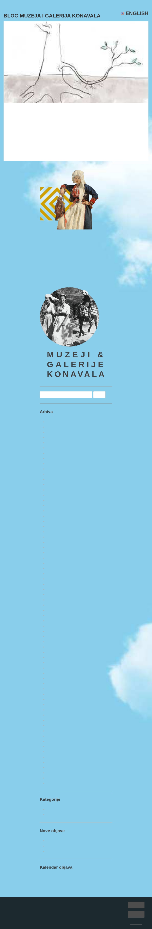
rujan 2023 (55, 568)
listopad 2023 (57, 563)
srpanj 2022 (55, 636)
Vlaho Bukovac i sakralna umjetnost (74, 846)
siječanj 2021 (56, 731)
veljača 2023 (56, 605)
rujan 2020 (55, 752)
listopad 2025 (57, 437)
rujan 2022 (55, 631)
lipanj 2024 (55, 521)
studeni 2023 (56, 558)
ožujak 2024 (56, 537)
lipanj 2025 (55, 458)
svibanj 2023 (56, 589)
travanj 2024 (56, 532)
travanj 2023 (56, 594)
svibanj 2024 (56, 526)
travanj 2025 (56, 469)
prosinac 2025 (57, 427)
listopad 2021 (57, 683)
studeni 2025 (56, 432)
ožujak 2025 (56, 474)
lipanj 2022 (55, 642)
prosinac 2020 (57, 736)
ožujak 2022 (56, 657)
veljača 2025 (56, 479)
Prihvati (136, 904)
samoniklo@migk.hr (55, 276)
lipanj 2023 (55, 584)
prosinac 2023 (57, 552)
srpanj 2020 (55, 762)
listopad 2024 (57, 500)
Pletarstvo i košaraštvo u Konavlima (74, 851)
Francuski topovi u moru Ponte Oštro (75, 840)
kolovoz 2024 (57, 511)
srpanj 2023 (55, 579)
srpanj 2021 (55, 699)
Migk (51, 123)
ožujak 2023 (56, 600)
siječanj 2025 (56, 484)
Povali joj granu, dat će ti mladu (40, 112)
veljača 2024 (56, 542)
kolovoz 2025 (57, 448)
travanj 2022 (56, 652)
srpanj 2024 (55, 516)
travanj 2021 (56, 715)
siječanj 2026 (56, 422)
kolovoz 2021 (57, 694)
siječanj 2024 (56, 547)
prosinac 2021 (57, 673)
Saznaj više (136, 923)
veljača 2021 (56, 725)
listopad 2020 (57, 746)
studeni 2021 (56, 678)
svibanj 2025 (56, 464)
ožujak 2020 (56, 783)
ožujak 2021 (56, 720)
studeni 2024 (56, 495)
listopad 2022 (57, 626)
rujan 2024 (55, 505)
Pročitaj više (16, 154)
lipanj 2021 (55, 705)
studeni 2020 (56, 741)
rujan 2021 (55, 689)
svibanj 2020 (56, 773)
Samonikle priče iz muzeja (66, 809)
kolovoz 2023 (57, 573)
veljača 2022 (56, 662)
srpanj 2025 (55, 453)
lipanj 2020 (55, 767)
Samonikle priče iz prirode (66, 814)
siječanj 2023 (56, 610)
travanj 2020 (56, 778)
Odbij (136, 914)
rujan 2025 (55, 442)
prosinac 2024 (57, 490)
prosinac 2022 (57, 615)
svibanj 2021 (56, 710)
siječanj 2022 (56, 668)
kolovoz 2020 (57, 757)
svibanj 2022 (56, 647)
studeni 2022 (56, 621)
